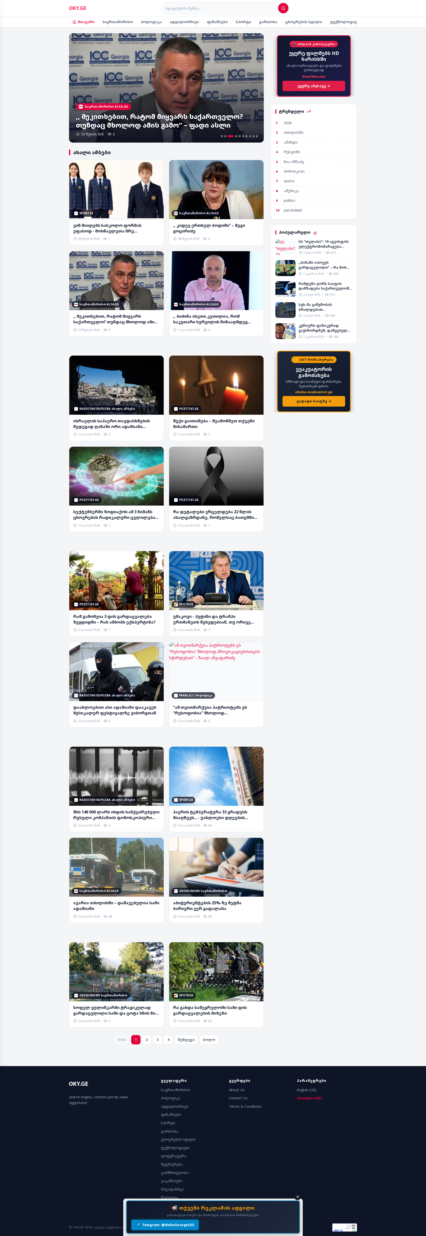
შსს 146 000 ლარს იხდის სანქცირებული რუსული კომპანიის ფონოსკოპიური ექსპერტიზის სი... (116, 815)
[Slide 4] (234, 136)
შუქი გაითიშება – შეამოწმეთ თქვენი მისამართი (214, 423)
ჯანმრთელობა (175, 1172)
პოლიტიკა (151, 21)
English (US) (306, 1090)
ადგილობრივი (184, 21)
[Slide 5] (240, 136)
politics (289, 200)
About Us (237, 1090)
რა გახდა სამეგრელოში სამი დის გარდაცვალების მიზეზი (210, 1010)
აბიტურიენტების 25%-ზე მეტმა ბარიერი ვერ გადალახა (207, 905)
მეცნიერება (172, 1164)
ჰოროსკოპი (294, 171)
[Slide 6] (243, 136)
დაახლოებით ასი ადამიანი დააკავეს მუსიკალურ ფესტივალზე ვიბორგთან (114, 710)
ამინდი (291, 142)
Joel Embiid (293, 210)
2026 (288, 122)
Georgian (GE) (309, 1098)
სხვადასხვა (172, 1189)
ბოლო (209, 1039)
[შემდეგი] (254, 88)
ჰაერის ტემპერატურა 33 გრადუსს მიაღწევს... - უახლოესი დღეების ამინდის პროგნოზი (210, 815)
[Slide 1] (222, 136)
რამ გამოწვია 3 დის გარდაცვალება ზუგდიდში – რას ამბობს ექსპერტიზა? (114, 619)
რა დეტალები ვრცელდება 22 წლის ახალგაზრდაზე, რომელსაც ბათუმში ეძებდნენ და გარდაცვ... (213, 514)
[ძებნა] (283, 8)
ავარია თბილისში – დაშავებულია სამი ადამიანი (116, 905)
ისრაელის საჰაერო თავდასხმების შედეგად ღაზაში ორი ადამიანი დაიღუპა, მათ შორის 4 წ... (111, 423)
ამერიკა (291, 190)
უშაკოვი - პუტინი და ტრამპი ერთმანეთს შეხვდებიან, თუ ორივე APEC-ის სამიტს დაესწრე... (212, 619)
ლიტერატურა (173, 1156)
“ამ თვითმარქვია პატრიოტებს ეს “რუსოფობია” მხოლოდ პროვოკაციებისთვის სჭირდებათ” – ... (214, 710)
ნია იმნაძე (294, 161)
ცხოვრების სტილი (303, 21)
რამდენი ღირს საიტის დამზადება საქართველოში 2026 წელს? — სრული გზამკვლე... (325, 286)
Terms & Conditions (245, 1106)
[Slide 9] (253, 136)
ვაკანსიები (171, 1180)
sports (289, 181)
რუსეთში (292, 151)
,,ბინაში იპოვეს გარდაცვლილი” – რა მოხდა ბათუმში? (325, 265)
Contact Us (238, 1098)
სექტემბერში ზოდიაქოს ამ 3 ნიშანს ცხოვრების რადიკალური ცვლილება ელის (114, 514)
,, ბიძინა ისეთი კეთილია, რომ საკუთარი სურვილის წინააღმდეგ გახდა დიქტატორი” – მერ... (210, 319)
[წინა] (78, 88)
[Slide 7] (247, 136)
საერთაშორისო (118, 21)
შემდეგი (186, 1039)
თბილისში (293, 132)
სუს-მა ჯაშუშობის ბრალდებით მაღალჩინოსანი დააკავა (322, 307)
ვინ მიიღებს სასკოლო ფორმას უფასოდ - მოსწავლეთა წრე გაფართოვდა (107, 228)
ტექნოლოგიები (345, 21)
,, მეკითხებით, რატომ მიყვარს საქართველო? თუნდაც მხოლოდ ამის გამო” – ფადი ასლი (115, 319)
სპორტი (243, 21)
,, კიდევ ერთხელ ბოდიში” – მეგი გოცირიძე (209, 228)
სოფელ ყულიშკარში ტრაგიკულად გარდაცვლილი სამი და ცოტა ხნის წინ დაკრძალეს (115, 1010)
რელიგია (169, 1197)
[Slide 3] (229, 136)
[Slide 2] (225, 136)
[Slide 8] (250, 136)
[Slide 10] (257, 136)
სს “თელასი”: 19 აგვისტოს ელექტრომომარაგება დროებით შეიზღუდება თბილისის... (324, 244)
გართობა (268, 21)
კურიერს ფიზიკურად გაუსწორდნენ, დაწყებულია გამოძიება (325, 328)
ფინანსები (217, 21)
